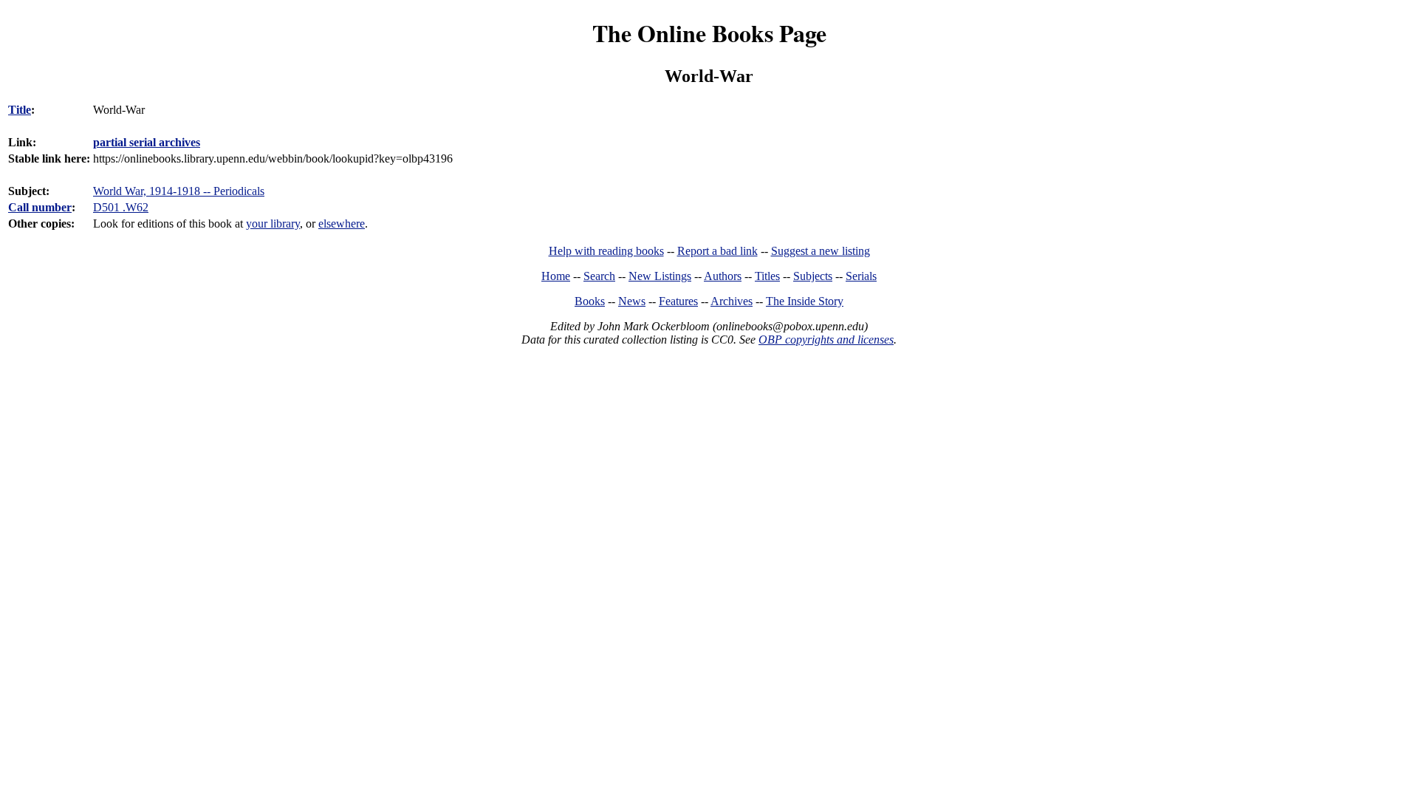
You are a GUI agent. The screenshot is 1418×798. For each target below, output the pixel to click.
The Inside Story (804, 301)
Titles (767, 276)
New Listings (659, 276)
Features (678, 301)
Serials (861, 276)
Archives (731, 301)
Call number (40, 207)
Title (19, 109)
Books (590, 301)
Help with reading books (606, 251)
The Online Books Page (709, 33)
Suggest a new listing (820, 251)
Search (599, 276)
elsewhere (341, 223)
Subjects (812, 276)
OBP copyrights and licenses (826, 339)
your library (273, 223)
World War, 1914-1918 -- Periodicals (178, 191)
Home (555, 276)
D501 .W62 (120, 207)
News (631, 301)
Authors (722, 276)
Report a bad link (717, 251)
